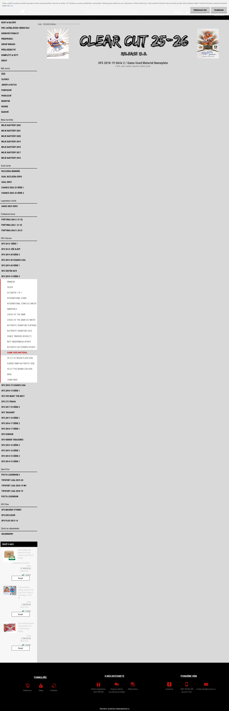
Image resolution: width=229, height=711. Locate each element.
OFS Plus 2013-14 (9, 520)
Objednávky (7, 534)
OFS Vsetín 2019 (9, 271)
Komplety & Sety (9, 55)
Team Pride (12, 380)
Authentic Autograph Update (21, 347)
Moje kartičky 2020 (11, 136)
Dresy (4, 60)
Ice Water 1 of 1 (14, 292)
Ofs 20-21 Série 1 (9, 243)
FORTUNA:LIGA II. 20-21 (12, 230)
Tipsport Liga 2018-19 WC (14, 485)
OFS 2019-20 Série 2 (10, 254)
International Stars (17, 298)
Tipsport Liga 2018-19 (12, 491)
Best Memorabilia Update (19, 341)
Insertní (5, 101)
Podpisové (6, 90)
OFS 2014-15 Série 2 (10, 456)
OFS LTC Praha (8, 401)
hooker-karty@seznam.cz (206, 689)
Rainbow (11, 282)
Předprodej (7, 39)
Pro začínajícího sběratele (15, 28)
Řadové (5, 112)
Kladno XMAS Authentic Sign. (21, 363)
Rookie (4, 106)
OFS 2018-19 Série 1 (10, 390)
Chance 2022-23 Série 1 (12, 187)
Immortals (12, 309)
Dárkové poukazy (10, 33)
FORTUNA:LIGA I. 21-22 (11, 225)
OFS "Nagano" (8, 412)
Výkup (41, 690)
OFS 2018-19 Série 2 (10, 276)
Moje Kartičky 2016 (11, 158)
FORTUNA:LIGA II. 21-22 (12, 219)
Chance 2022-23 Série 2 (12, 193)
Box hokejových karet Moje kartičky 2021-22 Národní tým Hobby (26, 627)
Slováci (5, 79)
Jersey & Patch (9, 85)
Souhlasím (219, 10)
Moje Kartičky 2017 (11, 152)
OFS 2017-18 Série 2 (10, 407)
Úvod (40, 24)
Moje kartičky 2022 (11, 125)
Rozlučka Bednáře (10, 171)
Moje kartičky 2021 (11, 130)
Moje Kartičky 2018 (11, 147)
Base (9, 374)
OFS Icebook (7, 434)
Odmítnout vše (200, 10)
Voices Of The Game (16, 314)
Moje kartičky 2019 (11, 141)
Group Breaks (8, 44)
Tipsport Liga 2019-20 (12, 480)
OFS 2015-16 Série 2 (10, 445)
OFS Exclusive (8, 515)
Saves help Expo (9, 206)
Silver (10, 287)
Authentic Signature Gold (19, 331)
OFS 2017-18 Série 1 (10, 418)
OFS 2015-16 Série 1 (10, 450)
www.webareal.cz (122, 709)
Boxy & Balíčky (8, 22)
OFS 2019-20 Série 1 (10, 265)
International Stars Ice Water (21, 303)
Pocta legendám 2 (10, 474)
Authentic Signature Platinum (21, 325)
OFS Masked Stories (11, 510)
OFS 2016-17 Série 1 (10, 429)
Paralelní (6, 95)
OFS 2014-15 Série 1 (10, 461)
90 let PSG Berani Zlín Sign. (20, 369)
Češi (3, 74)
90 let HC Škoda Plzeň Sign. (20, 358)
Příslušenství (8, 49)
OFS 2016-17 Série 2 (10, 423)
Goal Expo (6, 182)
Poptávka (53, 690)
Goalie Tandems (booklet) (19, 336)
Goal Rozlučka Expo (11, 176)
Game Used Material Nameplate (17, 353)
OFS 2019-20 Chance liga (13, 260)
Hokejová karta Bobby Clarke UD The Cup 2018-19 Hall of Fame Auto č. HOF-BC (26, 592)
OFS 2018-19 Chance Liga (13, 385)
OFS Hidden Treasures (12, 439)
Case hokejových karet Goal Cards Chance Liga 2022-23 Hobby (26, 554)
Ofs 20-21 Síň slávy (10, 249)
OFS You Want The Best (13, 396)
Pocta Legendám (9, 496)
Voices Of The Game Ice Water (21, 320)
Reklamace (27, 690)
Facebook (169, 689)
